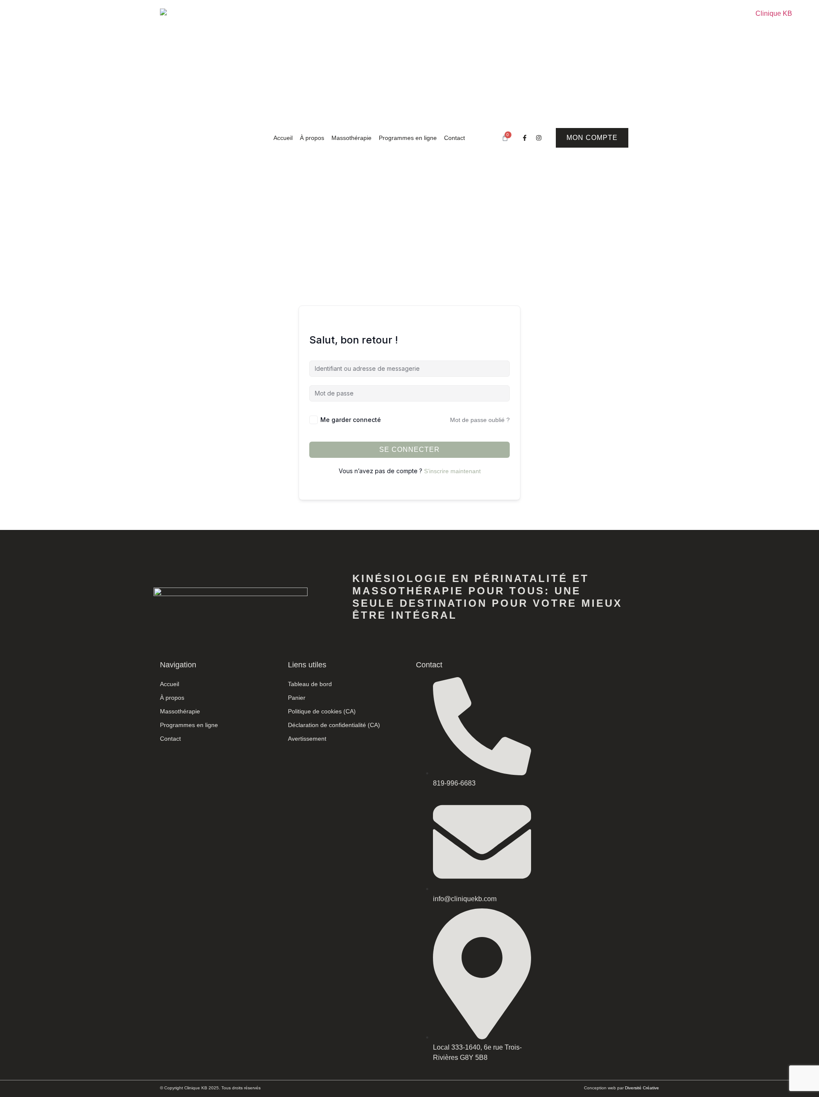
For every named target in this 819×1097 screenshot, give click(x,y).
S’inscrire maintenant (452, 471)
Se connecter (409, 449)
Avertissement (307, 738)
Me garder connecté (350, 419)
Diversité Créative (642, 1087)
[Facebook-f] (525, 138)
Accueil (283, 137)
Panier (296, 697)
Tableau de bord (310, 684)
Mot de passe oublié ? (480, 419)
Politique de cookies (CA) (322, 711)
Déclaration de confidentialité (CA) (334, 725)
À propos (312, 137)
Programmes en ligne (408, 137)
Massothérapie (351, 137)
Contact (454, 137)
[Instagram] (539, 138)
